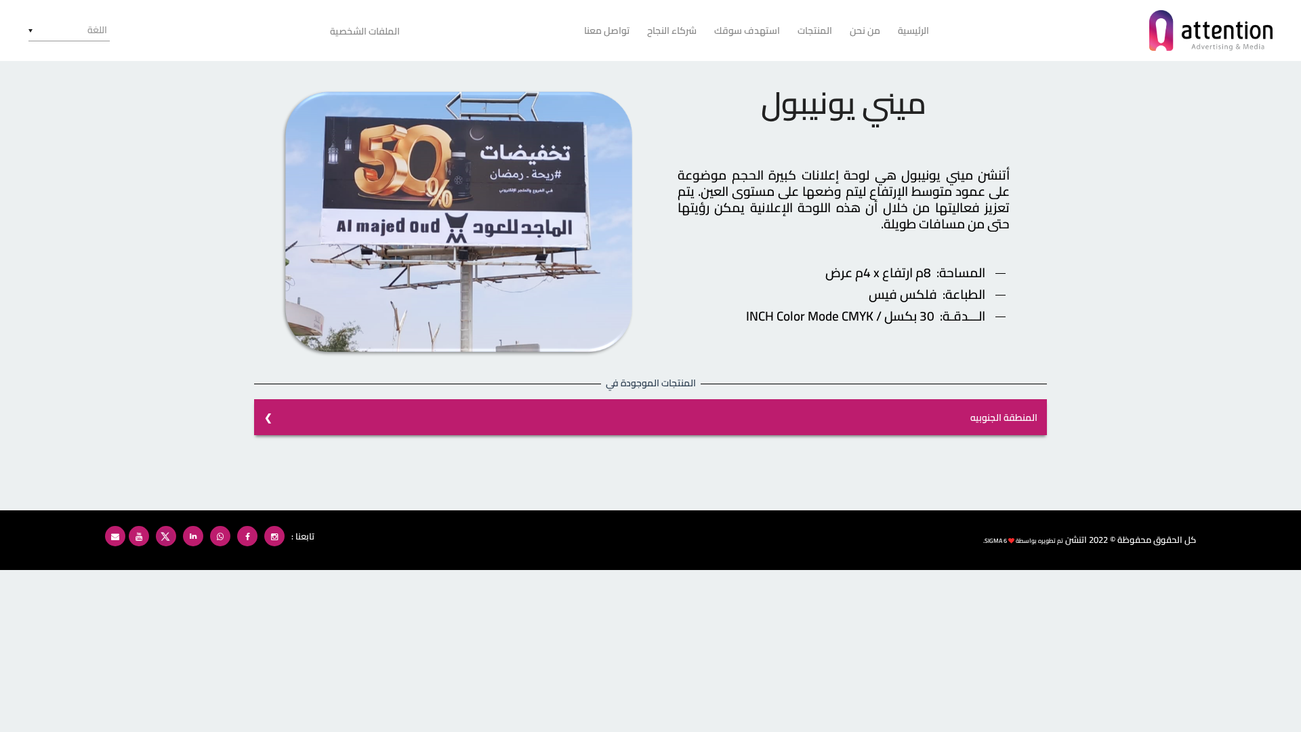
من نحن (865, 30)
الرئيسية (913, 30)
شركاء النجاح (672, 30)
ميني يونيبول (843, 103)
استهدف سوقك (747, 30)
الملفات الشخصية (365, 31)
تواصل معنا (606, 30)
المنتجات (815, 30)
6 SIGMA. (995, 540)
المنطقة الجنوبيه (1003, 417)
